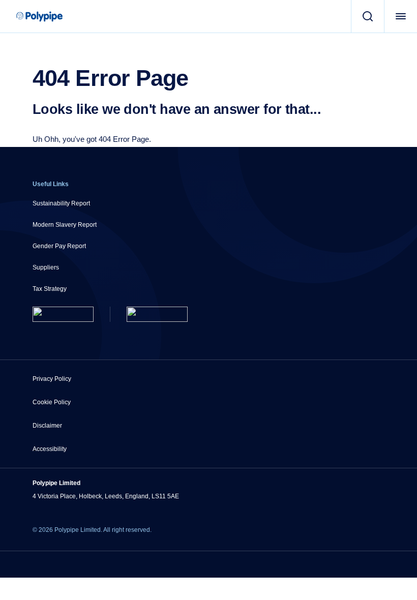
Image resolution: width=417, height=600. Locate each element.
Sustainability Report (61, 203)
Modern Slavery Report (65, 224)
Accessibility (50, 449)
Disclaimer (47, 425)
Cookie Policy (52, 402)
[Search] (367, 16)
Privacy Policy (52, 378)
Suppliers (46, 267)
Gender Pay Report (59, 246)
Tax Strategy (50, 288)
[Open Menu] (400, 16)
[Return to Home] (63, 314)
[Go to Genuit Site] (157, 314)
